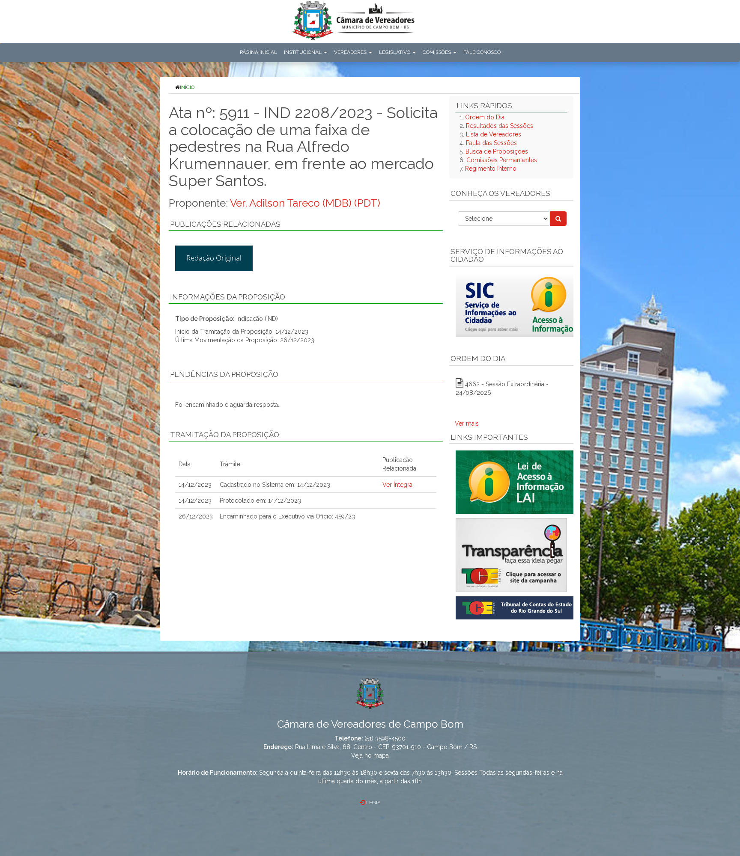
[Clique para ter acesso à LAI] (516, 481)
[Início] (353, 22)
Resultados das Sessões (499, 125)
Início (187, 87)
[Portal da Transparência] (511, 555)
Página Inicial (258, 52)
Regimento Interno (490, 168)
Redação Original (214, 258)
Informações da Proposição (227, 297)
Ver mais (467, 423)
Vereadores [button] (351, 52)
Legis (372, 803)
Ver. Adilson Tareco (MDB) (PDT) (305, 203)
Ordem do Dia (484, 117)
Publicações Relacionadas (225, 224)
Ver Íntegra (397, 484)
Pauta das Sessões (491, 142)
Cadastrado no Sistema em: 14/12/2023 (275, 484)
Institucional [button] (303, 52)
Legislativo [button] (395, 52)
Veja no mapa (370, 755)
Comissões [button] (437, 52)
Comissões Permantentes (501, 160)
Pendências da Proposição (224, 374)
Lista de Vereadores (493, 134)
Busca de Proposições (496, 151)
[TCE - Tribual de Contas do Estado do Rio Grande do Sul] (516, 607)
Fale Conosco (482, 52)
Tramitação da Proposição (224, 434)
